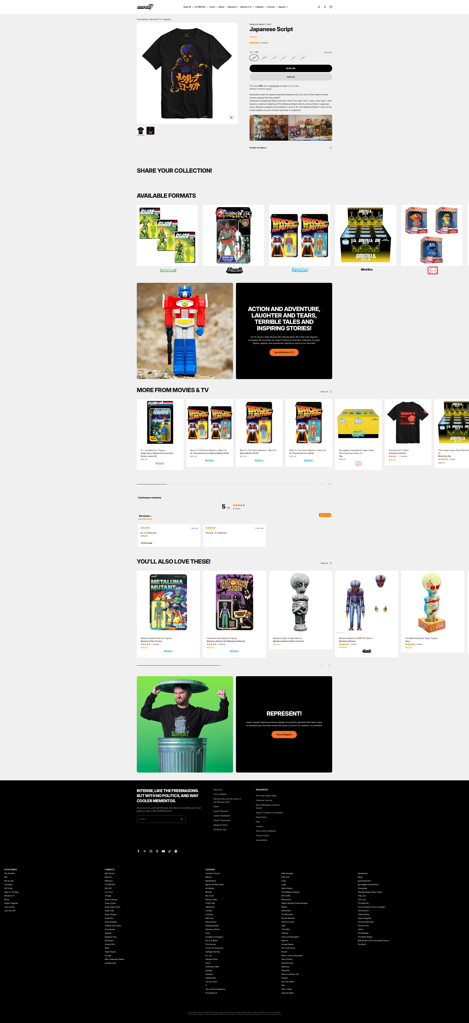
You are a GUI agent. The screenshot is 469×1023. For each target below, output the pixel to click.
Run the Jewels (288, 982)
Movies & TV (246, 7)
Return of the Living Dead (292, 955)
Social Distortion (364, 881)
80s (5, 877)
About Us (218, 789)
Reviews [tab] (145, 515)
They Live (362, 896)
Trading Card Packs (113, 926)
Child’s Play (210, 903)
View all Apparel (284, 734)
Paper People (110, 952)
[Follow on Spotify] (175, 851)
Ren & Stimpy (287, 959)
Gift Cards (8, 888)
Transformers (363, 911)
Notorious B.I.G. (288, 922)
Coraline (208, 911)
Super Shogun (111, 914)
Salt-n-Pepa (287, 989)
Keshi (107, 948)
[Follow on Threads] (157, 851)
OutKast (285, 933)
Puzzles (108, 955)
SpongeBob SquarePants (368, 884)
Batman (208, 877)
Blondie (208, 892)
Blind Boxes (109, 873)
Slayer (360, 877)
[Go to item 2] (150, 131)
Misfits (284, 907)
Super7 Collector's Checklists (269, 812)
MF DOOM (286, 896)
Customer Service (264, 800)
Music (221, 7)
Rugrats (285, 978)
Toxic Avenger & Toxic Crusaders (371, 907)
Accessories (110, 929)
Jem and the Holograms (215, 989)
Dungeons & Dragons (214, 937)
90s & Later (9, 881)
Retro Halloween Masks (114, 959)
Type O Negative (364, 918)
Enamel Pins (110, 944)
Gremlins (209, 974)
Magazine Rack (221, 825)
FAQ (258, 822)
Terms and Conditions (266, 831)
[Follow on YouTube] (163, 851)
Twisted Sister (363, 914)
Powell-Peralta (287, 944)
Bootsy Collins (211, 899)
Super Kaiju (109, 911)
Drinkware (109, 940)
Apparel (282, 7)
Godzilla (208, 970)
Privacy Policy (262, 835)
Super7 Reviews (221, 811)
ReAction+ (109, 881)
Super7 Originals (11, 903)
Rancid (284, 952)
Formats (271, 7)
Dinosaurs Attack (212, 929)
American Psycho (212, 873)
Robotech (286, 970)
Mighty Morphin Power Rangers (295, 903)
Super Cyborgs (111, 899)
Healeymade (210, 978)
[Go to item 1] (141, 131)
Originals (259, 7)
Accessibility (261, 840)
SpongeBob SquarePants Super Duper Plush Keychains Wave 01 (356, 453)
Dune (207, 933)
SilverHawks (363, 873)
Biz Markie (209, 888)
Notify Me (291, 68)
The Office (286, 929)
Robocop (285, 967)
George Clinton (211, 959)
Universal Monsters (366, 922)
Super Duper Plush (112, 907)
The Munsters (287, 914)
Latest (212, 7)
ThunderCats (363, 903)
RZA (283, 985)
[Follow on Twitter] (144, 851)
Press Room (261, 817)
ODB (283, 926)
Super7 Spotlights (222, 815)
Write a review (325, 515)
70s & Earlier (9, 873)
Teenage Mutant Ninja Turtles (370, 892)
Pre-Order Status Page (266, 795)
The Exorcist (210, 944)
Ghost (208, 963)
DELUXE (108, 888)
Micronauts (286, 899)
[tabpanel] (234, 535)
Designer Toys (111, 937)
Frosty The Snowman (214, 948)
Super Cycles (110, 903)
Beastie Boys (210, 881)
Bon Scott (209, 896)
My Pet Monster (288, 918)
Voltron (361, 929)
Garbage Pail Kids (212, 952)
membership (274, 86)
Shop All (187, 7)
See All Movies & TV (284, 352)
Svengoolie (362, 888)
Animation (8, 884)
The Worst (362, 944)
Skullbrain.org (220, 829)
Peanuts (285, 940)
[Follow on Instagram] (151, 851)
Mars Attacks (287, 888)
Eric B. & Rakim (211, 940)
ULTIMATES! (200, 7)
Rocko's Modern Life (290, 974)
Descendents (210, 922)
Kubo (284, 881)
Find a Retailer (220, 794)
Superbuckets (110, 963)
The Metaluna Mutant (290, 892)
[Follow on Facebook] (138, 851)
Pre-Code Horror (288, 948)
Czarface (209, 914)
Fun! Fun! (109, 892)
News (216, 806)
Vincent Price (363, 926)
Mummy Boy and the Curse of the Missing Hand (227, 800)
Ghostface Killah (212, 967)
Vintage (108, 896)
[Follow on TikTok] (169, 851)
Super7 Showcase (222, 820)
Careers (259, 826)
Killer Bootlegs (287, 873)
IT (206, 985)
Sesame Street (287, 993)
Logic (284, 884)
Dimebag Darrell (211, 926)
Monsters (232, 7)
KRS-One (285, 877)
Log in (268, 89)
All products (143, 19)
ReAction (108, 877)
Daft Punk (209, 918)
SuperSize (109, 918)
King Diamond (211, 993)
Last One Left (9, 911)
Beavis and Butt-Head (214, 884)
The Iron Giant (211, 982)
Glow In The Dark (11, 892)
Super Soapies (111, 922)
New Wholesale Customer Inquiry (268, 806)
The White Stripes (365, 937)
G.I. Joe (208, 955)
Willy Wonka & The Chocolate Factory (373, 940)
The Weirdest (363, 933)
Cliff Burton (210, 907)
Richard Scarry (287, 963)
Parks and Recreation (290, 937)
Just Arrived (9, 907)
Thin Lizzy (362, 899)
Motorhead (286, 911)
